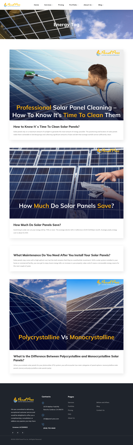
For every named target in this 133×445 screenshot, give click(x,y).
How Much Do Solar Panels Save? (37, 225)
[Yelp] (22, 432)
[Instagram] (17, 432)
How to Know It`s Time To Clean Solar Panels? (46, 126)
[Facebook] (13, 432)
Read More (66, 85)
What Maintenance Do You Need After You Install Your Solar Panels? (61, 255)
